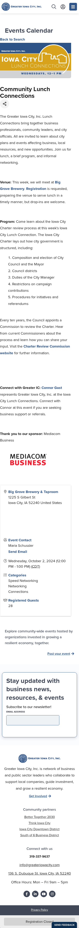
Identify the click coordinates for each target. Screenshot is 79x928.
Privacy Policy (39, 910)
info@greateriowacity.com (39, 865)
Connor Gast (52, 387)
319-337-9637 (39, 856)
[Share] (4, 103)
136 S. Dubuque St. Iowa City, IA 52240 (39, 873)
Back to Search (12, 39)
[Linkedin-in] (35, 894)
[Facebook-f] (26, 894)
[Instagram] (52, 894)
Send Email (17, 551)
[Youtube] (44, 894)
